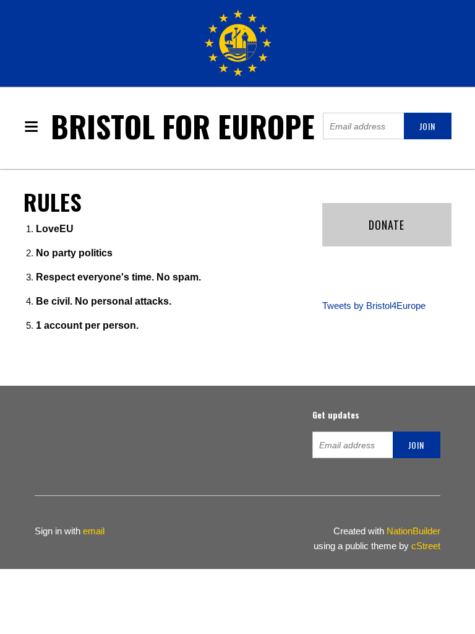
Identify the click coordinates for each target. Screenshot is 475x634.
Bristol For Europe (183, 126)
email (94, 531)
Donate (386, 225)
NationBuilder (413, 531)
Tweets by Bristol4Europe (374, 305)
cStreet (425, 546)
